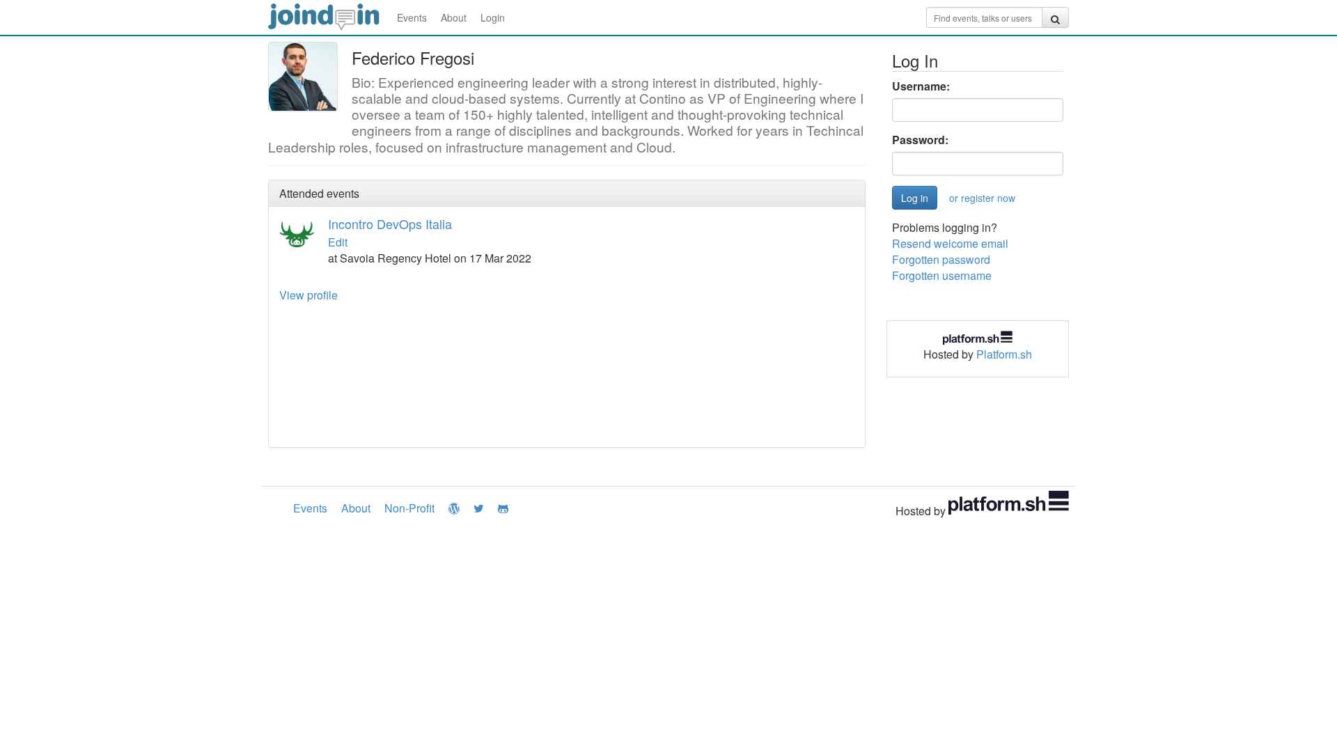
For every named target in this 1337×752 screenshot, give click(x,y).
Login (492, 17)
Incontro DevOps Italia (390, 223)
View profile (308, 295)
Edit (337, 242)
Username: (921, 86)
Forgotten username (942, 275)
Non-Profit (409, 508)
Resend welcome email (950, 243)
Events (412, 17)
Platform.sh (1004, 354)
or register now (982, 198)
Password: (920, 140)
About (454, 17)
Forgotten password (941, 259)
